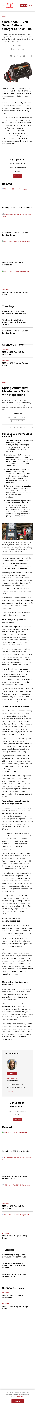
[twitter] (17, 56)
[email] (24, 56)
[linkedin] (14, 56)
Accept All (17, 1401)
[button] (3, 5)
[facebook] (11, 56)
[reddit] (21, 56)
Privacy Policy (20, 1396)
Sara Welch (17, 414)
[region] (17, 1397)
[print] (32, 56)
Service (4, 17)
